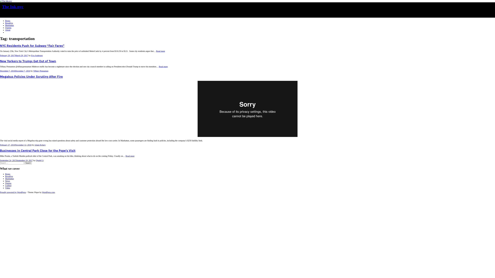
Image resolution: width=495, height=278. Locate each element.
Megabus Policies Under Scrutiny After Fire (31, 76)
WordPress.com (48, 192)
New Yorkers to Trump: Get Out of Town (28, 61)
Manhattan (9, 25)
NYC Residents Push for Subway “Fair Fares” (32, 45)
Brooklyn (9, 23)
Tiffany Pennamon (40, 71)
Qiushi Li (40, 160)
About (7, 30)
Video (7, 188)
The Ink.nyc (12, 6)
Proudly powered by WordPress (13, 192)
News (7, 181)
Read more (160, 51)
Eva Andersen (37, 55)
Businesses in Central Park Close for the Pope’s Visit (37, 150)
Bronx (7, 21)
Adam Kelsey (40, 145)
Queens (8, 28)
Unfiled (8, 186)
